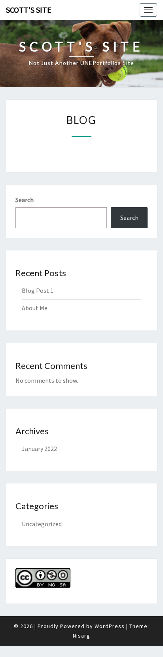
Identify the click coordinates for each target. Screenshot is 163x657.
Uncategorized (42, 524)
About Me (34, 308)
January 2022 (39, 449)
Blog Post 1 (37, 290)
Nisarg (81, 635)
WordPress (110, 626)
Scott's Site (28, 10)
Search (24, 200)
